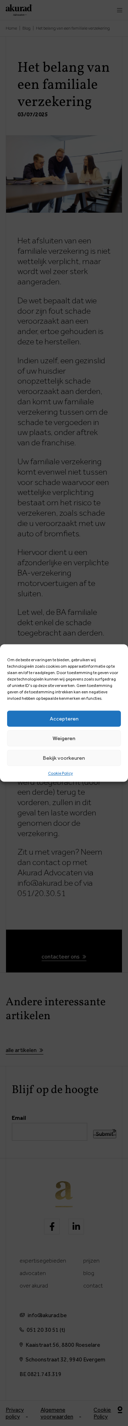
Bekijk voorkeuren (64, 758)
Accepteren (64, 718)
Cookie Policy (60, 773)
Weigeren (64, 738)
